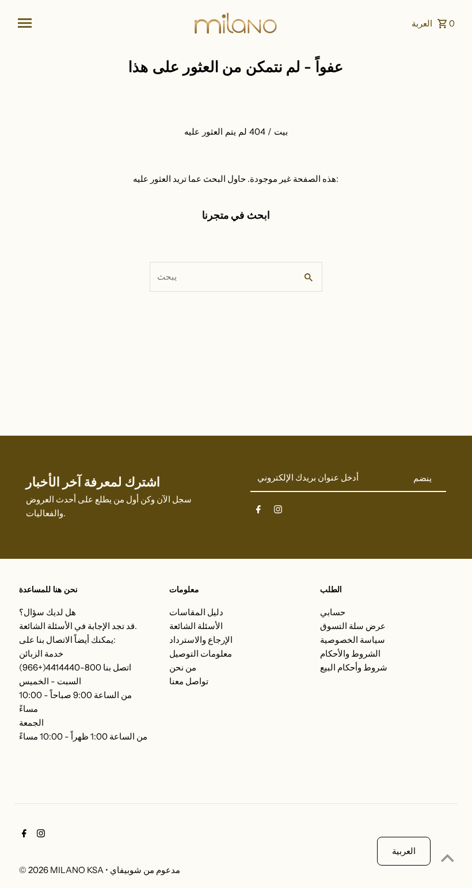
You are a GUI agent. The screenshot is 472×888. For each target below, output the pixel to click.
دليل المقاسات (196, 612)
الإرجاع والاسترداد (201, 639)
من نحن (182, 667)
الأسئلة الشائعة (196, 625)
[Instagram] (278, 512)
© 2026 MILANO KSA (62, 869)
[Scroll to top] (447, 858)
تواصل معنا (188, 681)
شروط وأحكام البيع (353, 667)
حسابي (332, 612)
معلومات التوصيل (200, 653)
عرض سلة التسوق (353, 625)
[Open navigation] (101, 23)
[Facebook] (258, 512)
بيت (281, 131)
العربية (404, 850)
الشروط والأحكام (350, 653)
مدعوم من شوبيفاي (145, 869)
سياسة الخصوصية (352, 639)
